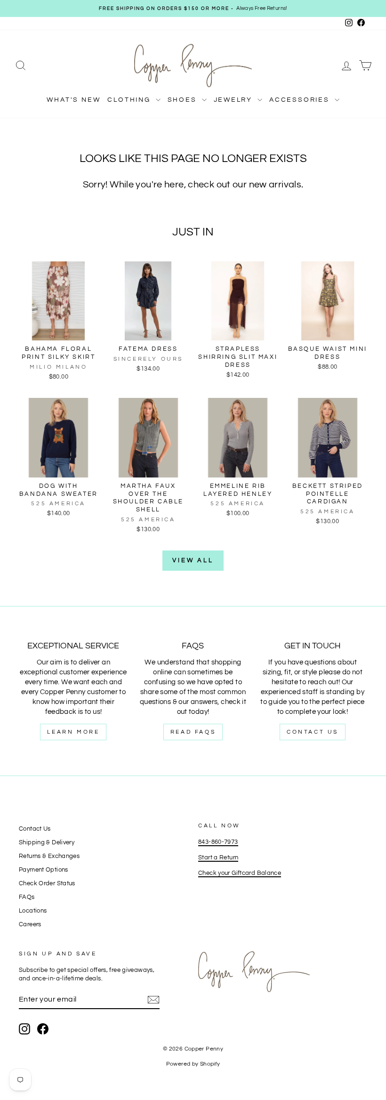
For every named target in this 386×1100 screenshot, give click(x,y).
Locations (33, 911)
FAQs (27, 897)
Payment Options (43, 870)
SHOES (184, 100)
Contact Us (312, 732)
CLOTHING (130, 100)
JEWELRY (234, 100)
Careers (30, 925)
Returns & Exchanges (49, 856)
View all (193, 560)
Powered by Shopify (193, 1064)
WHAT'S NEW (73, 100)
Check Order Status (47, 884)
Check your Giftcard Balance (239, 873)
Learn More (73, 732)
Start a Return (218, 858)
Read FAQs (193, 732)
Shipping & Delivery (46, 843)
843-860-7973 (218, 842)
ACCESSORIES (300, 100)
